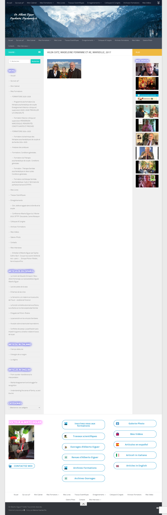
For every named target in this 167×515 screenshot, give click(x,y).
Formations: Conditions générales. (24, 153)
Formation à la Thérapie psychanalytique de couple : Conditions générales (25, 160)
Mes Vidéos (146, 3)
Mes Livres (61, 3)
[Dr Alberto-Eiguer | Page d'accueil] (23, 16)
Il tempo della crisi (17, 349)
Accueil (9, 3)
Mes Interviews (22, 46)
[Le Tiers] (147, 181)
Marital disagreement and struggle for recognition (23, 384)
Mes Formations (46, 3)
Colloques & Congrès (112, 3)
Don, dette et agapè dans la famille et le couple (25, 207)
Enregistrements (93, 3)
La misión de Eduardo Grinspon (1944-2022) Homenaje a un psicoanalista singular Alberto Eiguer (24, 279)
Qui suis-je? (19, 3)
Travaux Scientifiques (76, 3)
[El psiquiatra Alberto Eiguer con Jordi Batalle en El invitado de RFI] (147, 111)
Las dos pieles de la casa (19, 287)
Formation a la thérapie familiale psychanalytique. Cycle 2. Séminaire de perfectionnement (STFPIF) (25, 182)
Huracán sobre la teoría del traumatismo (25, 324)
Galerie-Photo (147, 40)
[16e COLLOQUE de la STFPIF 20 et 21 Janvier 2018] (147, 83)
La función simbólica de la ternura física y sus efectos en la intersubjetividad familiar (24, 306)
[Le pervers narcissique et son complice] (147, 153)
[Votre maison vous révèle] (147, 125)
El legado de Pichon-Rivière (20, 313)
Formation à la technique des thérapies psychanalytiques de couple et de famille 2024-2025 (26, 139)
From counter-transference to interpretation (20, 376)
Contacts (11, 46)
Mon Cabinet (32, 3)
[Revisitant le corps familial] (147, 167)
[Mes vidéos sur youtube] (39, 52)
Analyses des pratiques (20, 147)
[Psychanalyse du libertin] (147, 139)
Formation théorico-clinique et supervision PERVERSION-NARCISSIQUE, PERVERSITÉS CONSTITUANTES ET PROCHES (23, 122)
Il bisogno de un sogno (18, 354)
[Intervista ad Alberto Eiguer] (147, 69)
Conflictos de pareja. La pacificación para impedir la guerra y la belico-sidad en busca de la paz (24, 331)
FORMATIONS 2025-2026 (21, 97)
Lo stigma (14, 360)
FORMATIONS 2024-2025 (21, 131)
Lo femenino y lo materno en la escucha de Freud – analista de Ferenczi (23, 298)
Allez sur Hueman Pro (39, 510)
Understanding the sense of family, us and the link (24, 391)
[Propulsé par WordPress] (24, 510)
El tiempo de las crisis (18, 292)
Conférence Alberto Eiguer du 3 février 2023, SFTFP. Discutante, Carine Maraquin (25, 215)
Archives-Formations (131, 3)
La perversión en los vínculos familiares (24, 318)
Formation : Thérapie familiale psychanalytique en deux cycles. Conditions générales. (23, 171)
